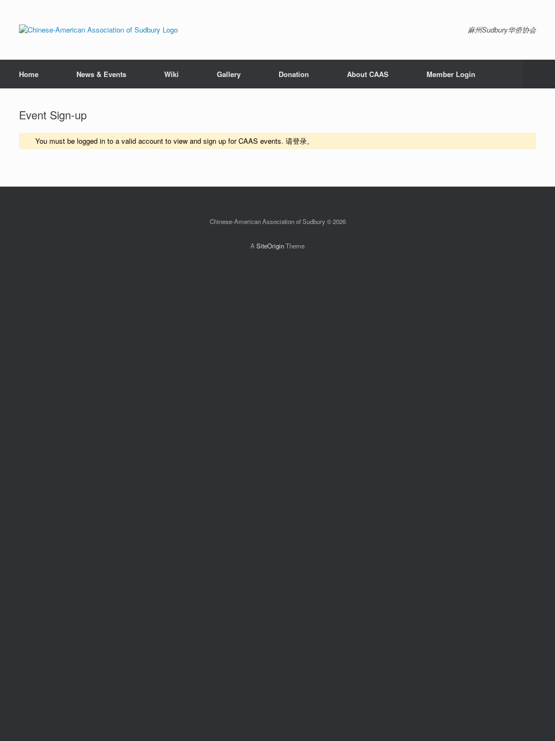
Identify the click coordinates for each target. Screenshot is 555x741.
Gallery (229, 74)
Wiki (171, 74)
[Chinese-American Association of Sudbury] (98, 29)
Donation (294, 74)
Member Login (451, 74)
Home (28, 74)
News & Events (101, 74)
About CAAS (368, 74)
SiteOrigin (270, 245)
